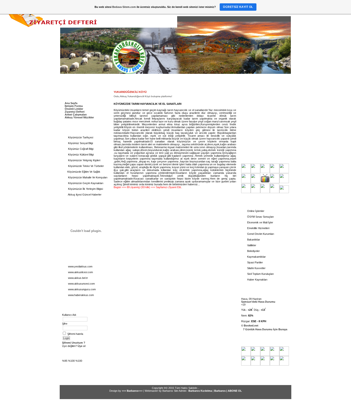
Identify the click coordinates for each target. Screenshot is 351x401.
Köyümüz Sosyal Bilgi (80, 143)
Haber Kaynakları (256, 279)
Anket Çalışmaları (76, 114)
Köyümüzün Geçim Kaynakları (85, 183)
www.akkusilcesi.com (80, 272)
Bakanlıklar (253, 239)
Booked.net (251, 325)
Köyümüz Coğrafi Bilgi (80, 148)
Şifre (64, 323)
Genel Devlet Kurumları (260, 233)
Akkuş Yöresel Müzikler (79, 117)
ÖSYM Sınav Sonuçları (260, 216)
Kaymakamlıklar (256, 256)
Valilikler (251, 245)
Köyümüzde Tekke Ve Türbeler (85, 166)
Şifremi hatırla (75, 333)
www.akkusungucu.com (81, 289)
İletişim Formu (74, 106)
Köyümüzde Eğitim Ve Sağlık (83, 171)
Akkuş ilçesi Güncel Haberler (84, 194)
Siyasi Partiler (254, 262)
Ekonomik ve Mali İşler (259, 222)
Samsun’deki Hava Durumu (258, 301)
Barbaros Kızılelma (200, 390)
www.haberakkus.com (80, 295)
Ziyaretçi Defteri (75, 111)
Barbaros (132, 390)
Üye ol (81, 346)
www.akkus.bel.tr (77, 277)
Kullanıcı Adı (69, 314)
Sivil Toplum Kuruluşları (260, 273)
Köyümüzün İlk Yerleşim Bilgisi (85, 188)
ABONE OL (235, 390)
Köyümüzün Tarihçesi (80, 137)
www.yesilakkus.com (79, 266)
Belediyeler (253, 251)
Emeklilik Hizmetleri (257, 228)
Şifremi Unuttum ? (73, 342)
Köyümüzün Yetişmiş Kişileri (83, 160)
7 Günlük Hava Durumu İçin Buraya (265, 329)
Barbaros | (221, 390)
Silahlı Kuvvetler (256, 268)
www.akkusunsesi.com (81, 283)
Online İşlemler (255, 211)
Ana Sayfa (71, 103)
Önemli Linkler (74, 108)
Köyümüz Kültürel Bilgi (80, 154)
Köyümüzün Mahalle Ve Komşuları (87, 177)
